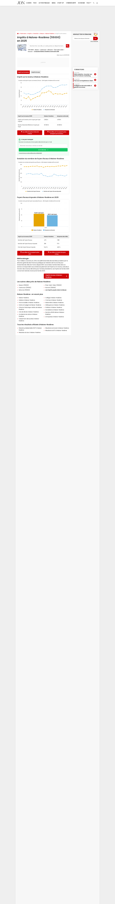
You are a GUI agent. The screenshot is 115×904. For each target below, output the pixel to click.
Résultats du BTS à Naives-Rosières (56, 330)
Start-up (60, 3)
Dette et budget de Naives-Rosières (30, 305)
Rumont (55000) (50, 287)
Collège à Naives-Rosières (53, 297)
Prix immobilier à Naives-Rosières (29, 302)
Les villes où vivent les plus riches (58, 253)
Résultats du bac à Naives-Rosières (30, 332)
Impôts (30, 33)
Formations (79, 69)
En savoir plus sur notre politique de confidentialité (30, 153)
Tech (34, 3)
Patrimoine (23, 33)
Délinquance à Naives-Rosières (54, 305)
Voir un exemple (94, 41)
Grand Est (36, 33)
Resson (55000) (24, 285)
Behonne (50, 49)
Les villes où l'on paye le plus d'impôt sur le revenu (57, 132)
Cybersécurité (71, 3)
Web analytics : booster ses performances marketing (83, 74)
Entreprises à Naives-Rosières (54, 316)
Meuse (42, 33)
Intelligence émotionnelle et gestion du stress (83, 86)
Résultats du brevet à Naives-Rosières (57, 328)
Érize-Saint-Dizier (58, 49)
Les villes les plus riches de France (31, 132)
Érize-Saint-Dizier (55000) (53, 285)
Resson (37, 49)
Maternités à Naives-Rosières (54, 302)
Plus (88, 3)
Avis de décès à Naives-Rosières (29, 311)
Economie (81, 3)
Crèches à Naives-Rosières (53, 300)
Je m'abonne (42, 149)
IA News (28, 3)
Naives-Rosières (49, 33)
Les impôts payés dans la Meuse (55, 290)
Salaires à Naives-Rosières (27, 300)
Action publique (44, 3)
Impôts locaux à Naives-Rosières (54, 276)
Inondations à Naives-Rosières (54, 309)
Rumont (30, 51)
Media (54, 3)
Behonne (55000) (24, 290)
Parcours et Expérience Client (83, 80)
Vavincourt (43, 49)
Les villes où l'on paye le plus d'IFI (30, 253)
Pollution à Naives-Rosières (53, 307)
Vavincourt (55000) (25, 287)
